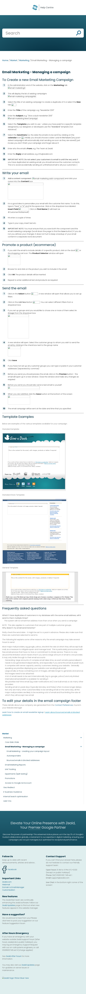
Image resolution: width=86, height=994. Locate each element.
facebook (9, 868)
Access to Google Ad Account (18, 783)
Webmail (6, 884)
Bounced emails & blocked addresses (23, 760)
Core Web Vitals (12, 742)
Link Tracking (10, 769)
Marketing (24, 60)
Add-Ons (7, 801)
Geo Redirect (9, 787)
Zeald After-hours (13, 956)
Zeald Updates (8, 905)
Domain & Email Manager (13, 887)
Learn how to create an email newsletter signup (23, 712)
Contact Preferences (64, 705)
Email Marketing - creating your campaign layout (28, 751)
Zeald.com (7, 882)
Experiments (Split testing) (16, 774)
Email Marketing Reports (15, 765)
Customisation (8, 890)
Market (13, 60)
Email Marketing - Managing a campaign (25, 746)
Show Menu (4, 7)
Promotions (10, 778)
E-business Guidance (12, 792)
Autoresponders (14, 756)
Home (5, 60)
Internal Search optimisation (15, 796)
